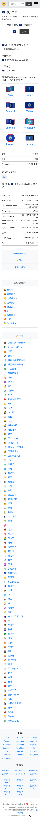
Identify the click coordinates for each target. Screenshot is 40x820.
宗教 (8, 507)
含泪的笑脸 (11, 298)
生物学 (9, 646)
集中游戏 (20, 266)
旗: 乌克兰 (10, 323)
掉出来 (9, 551)
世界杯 (9, 355)
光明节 (9, 381)
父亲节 (9, 624)
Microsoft (33, 741)
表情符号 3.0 (33, 770)
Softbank (33, 751)
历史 (8, 416)
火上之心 (9, 306)
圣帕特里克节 (12, 455)
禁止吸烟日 (11, 668)
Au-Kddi (7, 754)
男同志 (9, 655)
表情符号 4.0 (7, 774)
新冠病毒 (10, 568)
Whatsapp (29, 127)
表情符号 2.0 (20, 770)
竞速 (8, 681)
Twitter (29, 111)
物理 (8, 629)
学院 (8, 503)
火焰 (7, 319)
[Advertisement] (20, 38)
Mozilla (20, 751)
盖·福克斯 (10, 659)
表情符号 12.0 (6, 781)
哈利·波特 (10, 425)
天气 (8, 485)
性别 (8, 529)
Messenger (20, 744)
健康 (8, 377)
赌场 (8, 707)
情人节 (9, 533)
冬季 (8, 394)
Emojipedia (6, 758)
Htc (33, 748)
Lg (7, 751)
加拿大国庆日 (12, 399)
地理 (8, 468)
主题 (20, 335)
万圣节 (9, 351)
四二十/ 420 (11, 438)
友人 (8, 420)
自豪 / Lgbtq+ (12, 694)
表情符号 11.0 (33, 775)
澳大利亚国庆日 (13, 616)
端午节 (9, 685)
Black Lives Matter (14, 342)
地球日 (9, 464)
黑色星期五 (11, 720)
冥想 (8, 386)
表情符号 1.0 (7, 770)
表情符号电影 (12, 703)
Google (29, 94)
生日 (8, 642)
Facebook (10, 111)
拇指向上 (9, 314)
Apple (10, 94)
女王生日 (10, 494)
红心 (7, 310)
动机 (8, 403)
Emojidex (20, 748)
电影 (8, 651)
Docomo (20, 754)
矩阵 (8, 664)
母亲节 (9, 585)
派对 (8, 611)
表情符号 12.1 (20, 781)
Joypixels (10, 143)
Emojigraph (33, 754)
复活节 (9, 472)
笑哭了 (8, 289)
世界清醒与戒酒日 (14, 360)
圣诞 (8, 459)
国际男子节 (11, 451)
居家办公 (10, 512)
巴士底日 (10, 516)
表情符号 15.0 (33, 787)
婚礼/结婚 (10, 498)
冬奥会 (9, 390)
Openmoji (30, 143)
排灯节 (9, 555)
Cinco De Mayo (13, 346)
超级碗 (9, 711)
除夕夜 (9, 716)
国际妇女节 (11, 442)
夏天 (8, 477)
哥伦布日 (10, 429)
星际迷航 (10, 577)
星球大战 (10, 572)
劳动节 (9, 407)
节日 (8, 698)
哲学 (8, 433)
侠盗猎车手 (11, 373)
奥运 (8, 490)
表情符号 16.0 (20, 792)
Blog (20, 260)
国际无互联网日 (13, 446)
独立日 (9, 638)
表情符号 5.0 (20, 774)
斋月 (8, 564)
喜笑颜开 (9, 294)
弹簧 (8, 520)
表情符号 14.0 (20, 787)
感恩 (8, 542)
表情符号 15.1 (6, 792)
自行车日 (10, 690)
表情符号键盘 (20, 253)
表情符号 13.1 (6, 787)
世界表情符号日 (13, 364)
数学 (8, 559)
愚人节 (9, 538)
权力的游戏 (11, 581)
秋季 (8, 672)
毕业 (8, 590)
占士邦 (9, 412)
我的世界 (10, 546)
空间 (8, 677)
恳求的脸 (9, 302)
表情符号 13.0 (33, 781)
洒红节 (9, 607)
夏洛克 (9, 481)
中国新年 (10, 368)
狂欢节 (9, 633)
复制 (24, 31)
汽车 (8, 598)
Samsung (10, 127)
